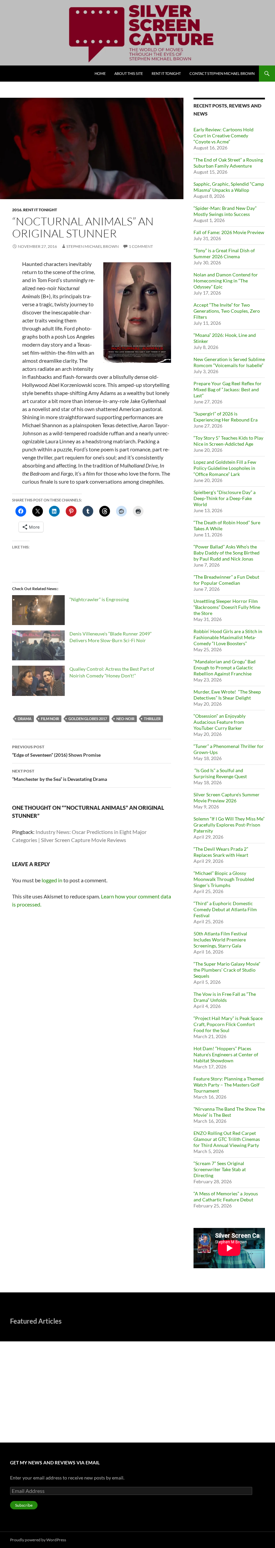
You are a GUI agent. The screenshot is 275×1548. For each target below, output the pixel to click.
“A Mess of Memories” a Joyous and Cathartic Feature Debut (226, 1196)
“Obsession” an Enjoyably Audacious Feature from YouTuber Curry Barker (219, 722)
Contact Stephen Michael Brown (222, 73)
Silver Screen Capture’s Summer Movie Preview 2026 (227, 797)
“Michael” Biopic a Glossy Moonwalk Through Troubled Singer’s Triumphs (224, 879)
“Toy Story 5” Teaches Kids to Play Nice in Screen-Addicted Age (228, 441)
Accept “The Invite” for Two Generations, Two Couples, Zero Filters (227, 311)
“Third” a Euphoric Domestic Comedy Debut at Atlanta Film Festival (225, 909)
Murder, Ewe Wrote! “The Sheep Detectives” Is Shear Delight (227, 695)
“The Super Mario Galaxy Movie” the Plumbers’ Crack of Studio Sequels (227, 970)
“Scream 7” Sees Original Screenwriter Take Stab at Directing (220, 1169)
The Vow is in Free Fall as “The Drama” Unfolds (225, 997)
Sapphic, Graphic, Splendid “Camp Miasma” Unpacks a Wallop (229, 187)
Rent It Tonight (166, 73)
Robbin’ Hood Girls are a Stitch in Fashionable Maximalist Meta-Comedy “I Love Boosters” (228, 637)
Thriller (152, 718)
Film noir (50, 718)
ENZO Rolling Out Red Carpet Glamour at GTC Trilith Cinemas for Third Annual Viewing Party (227, 1139)
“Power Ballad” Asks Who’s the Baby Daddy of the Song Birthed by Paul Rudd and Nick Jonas (227, 553)
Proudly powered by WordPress (38, 1539)
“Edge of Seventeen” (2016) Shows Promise (56, 751)
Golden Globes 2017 (87, 718)
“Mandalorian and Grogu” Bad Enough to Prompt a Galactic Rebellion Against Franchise (225, 667)
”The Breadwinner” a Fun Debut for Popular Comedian (226, 580)
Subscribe (24, 1505)
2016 (16, 209)
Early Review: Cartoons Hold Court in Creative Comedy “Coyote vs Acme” (224, 135)
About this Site (128, 73)
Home (100, 73)
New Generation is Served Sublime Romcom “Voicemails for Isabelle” (229, 362)
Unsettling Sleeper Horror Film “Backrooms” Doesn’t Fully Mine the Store (227, 607)
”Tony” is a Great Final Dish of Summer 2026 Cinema (224, 253)
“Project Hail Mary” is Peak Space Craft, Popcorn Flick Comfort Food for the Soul (228, 1024)
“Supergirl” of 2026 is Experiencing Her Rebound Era (226, 417)
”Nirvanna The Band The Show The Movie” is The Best (229, 1112)
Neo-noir (125, 718)
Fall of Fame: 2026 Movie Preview (229, 232)
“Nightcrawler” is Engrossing (99, 599)
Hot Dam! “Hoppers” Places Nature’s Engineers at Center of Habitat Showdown (226, 1054)
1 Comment (141, 246)
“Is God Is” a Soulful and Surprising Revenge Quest (221, 773)
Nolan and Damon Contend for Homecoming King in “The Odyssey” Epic (226, 281)
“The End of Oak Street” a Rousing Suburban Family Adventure (228, 163)
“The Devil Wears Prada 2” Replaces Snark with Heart (221, 852)
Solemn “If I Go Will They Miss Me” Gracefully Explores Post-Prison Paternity (229, 825)
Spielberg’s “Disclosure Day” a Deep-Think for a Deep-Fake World (225, 498)
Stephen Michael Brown (92, 246)
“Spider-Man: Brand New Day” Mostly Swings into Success (225, 211)
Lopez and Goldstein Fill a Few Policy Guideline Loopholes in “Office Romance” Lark (225, 468)
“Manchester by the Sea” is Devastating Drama (59, 775)
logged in (52, 880)
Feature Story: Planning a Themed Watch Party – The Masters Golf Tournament (229, 1085)
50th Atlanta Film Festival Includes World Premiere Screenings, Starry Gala (220, 939)
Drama (25, 718)
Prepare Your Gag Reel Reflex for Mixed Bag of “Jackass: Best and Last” (228, 389)
